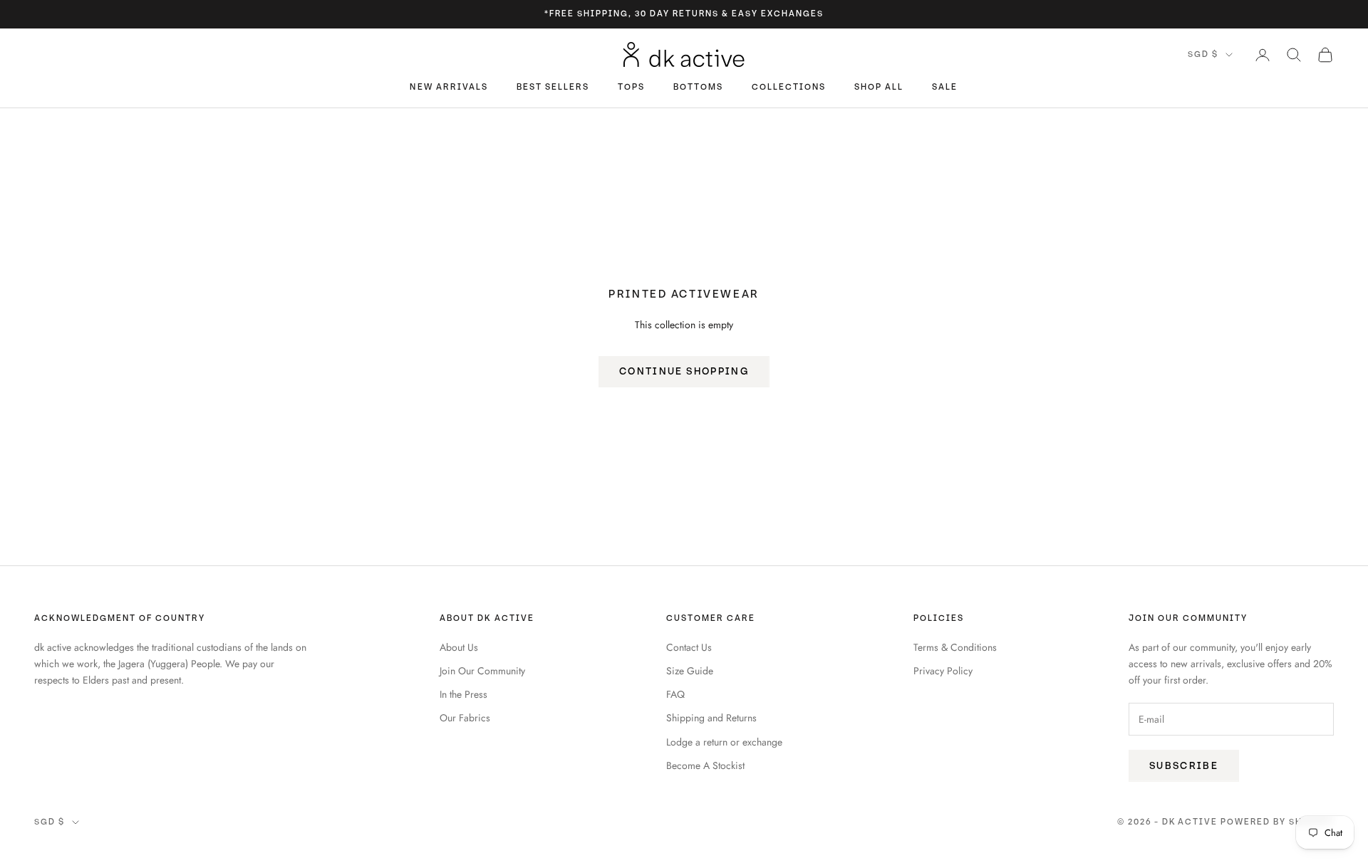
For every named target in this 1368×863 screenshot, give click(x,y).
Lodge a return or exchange (724, 742)
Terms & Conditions (955, 647)
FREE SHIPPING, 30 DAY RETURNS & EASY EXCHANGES (686, 14)
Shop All (878, 88)
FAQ (675, 694)
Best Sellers (553, 88)
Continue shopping (684, 371)
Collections (789, 88)
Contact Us (689, 647)
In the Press (463, 694)
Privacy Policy (943, 671)
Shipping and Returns (711, 718)
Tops (631, 88)
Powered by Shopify (1277, 822)
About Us (459, 647)
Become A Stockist (705, 765)
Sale (945, 88)
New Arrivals (448, 88)
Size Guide (689, 671)
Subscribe (1183, 766)
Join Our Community (482, 671)
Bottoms (698, 88)
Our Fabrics (465, 718)
